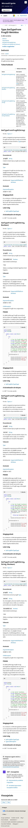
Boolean (15, 259)
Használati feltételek (6, 824)
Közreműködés (4, 819)
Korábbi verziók (15, 817)
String (10, 158)
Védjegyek (15, 824)
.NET (6, 25)
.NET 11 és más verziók (10, 218)
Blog (22, 817)
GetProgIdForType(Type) (12, 211)
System (7, 53)
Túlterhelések (5, 40)
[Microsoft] (14, 16)
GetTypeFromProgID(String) (9, 42)
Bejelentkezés (23, 15)
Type (17, 83)
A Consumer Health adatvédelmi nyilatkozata (12, 822)
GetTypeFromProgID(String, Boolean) (11, 44)
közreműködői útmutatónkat (11, 767)
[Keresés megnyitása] (18, 15)
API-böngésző (12, 25)
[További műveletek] (25, 25)
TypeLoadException (11, 741)
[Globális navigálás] (1, 15)
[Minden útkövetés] (2, 25)
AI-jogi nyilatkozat (5, 817)
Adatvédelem (13, 819)
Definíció (4, 38)
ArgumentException (8, 189)
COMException (7, 306)
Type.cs (9, 134)
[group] (14, 99)
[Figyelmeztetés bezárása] (26, 2)
